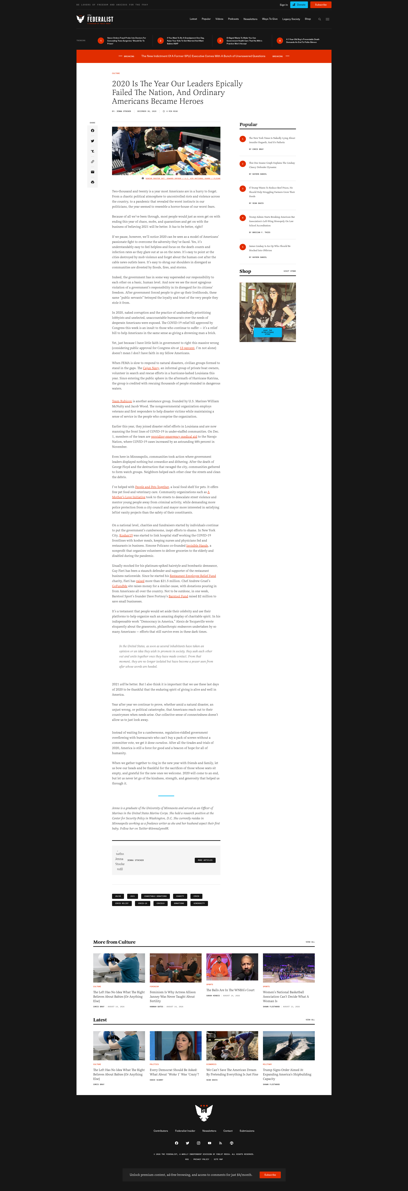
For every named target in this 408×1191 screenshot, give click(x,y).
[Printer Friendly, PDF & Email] (92, 182)
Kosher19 (126, 535)
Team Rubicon (122, 401)
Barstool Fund (178, 596)
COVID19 (160, 903)
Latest (100, 1020)
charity (180, 896)
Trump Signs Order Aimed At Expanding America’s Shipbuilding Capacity (287, 1074)
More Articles (205, 860)
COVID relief (122, 903)
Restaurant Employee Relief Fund (193, 576)
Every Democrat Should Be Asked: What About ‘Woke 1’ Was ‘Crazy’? (174, 1072)
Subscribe (321, 4)
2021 (132, 896)
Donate (301, 4)
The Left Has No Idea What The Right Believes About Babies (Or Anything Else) (119, 996)
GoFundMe (119, 586)
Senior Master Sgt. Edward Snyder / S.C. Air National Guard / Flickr (183, 178)
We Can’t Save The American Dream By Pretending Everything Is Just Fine (232, 1072)
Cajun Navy (151, 368)
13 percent (187, 348)
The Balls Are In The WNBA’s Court (230, 990)
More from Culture (114, 942)
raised (140, 581)
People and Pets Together (152, 487)
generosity (199, 903)
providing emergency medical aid (174, 437)
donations (179, 903)
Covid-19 (142, 903)
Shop (245, 271)
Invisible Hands (197, 546)
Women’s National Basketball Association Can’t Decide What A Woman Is (286, 996)
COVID (196, 896)
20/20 (118, 896)
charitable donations (155, 896)
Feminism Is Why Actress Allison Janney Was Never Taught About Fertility (173, 996)
